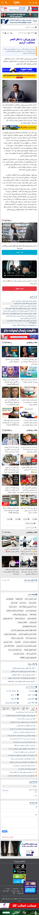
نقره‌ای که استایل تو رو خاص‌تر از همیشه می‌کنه (23, 306)
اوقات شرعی (31, 703)
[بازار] (19, 876)
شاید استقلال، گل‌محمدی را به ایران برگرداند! (24, 742)
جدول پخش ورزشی (10, 703)
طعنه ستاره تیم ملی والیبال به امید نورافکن (23, 671)
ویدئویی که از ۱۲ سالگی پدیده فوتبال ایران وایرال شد (21, 755)
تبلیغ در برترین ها (15, 891)
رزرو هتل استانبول (20, 618)
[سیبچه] (19, 866)
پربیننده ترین (14, 708)
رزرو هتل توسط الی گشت (20, 614)
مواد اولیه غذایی (31, 618)
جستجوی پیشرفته (21, 893)
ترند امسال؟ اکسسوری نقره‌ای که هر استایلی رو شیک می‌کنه (20, 311)
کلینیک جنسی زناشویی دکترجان (27, 634)
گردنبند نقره (14, 603)
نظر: (36, 815)
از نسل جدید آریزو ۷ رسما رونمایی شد (25, 712)
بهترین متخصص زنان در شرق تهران (26, 646)
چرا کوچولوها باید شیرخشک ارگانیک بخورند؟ (24, 325)
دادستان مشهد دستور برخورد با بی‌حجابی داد (24, 766)
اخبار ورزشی (15, 889)
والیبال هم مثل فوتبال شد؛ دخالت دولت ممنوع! (21, 678)
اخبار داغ (23, 708)
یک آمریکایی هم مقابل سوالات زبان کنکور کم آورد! (22, 772)
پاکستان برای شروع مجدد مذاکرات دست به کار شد (22, 729)
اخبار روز (23, 889)
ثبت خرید (19, 252)
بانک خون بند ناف (31, 654)
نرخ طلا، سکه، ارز (11, 691)
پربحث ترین (4, 708)
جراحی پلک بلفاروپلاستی (29, 626)
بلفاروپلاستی (9, 599)
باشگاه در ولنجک (22, 622)
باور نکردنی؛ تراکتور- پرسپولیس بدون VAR (24, 746)
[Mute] (7, 240)
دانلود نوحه (18, 642)
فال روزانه (13, 699)
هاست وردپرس (8, 642)
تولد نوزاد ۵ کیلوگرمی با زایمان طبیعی (26, 726)
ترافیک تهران (31, 699)
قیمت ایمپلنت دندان (30, 599)
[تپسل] (3, 221)
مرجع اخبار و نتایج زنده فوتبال (15, 611)
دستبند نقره (23, 603)
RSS (14, 893)
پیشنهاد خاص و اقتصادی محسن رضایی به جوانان (22, 762)
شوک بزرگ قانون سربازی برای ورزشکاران (23, 668)
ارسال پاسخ (5, 790)
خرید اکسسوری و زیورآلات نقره (27, 607)
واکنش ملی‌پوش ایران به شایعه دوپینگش (23, 675)
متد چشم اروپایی (7, 618)
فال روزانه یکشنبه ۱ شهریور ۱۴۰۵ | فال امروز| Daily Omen (21, 716)
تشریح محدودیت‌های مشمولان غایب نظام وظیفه (21, 681)
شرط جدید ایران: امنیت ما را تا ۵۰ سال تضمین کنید (22, 739)
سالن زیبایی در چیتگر (17, 638)
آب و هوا (13, 695)
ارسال (4, 831)
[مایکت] (19, 881)
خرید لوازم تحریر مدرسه (15, 650)
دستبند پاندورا (13, 607)
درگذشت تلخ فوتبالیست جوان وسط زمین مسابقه (23, 759)
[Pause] (4, 240)
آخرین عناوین (33, 708)
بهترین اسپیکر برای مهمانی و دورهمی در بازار (24, 301)
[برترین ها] (17, 2)
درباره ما (8, 889)
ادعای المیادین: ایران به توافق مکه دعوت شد (24, 752)
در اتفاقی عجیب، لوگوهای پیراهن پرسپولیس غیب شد (22, 749)
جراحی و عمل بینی (19, 654)
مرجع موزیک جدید (31, 611)
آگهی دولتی (6, 891)
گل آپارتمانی (33, 622)
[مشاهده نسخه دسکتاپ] (2, 2)
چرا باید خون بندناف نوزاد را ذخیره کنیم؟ (25, 303)
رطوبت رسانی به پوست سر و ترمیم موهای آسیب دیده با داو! (20, 314)
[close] (1, 902)
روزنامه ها (32, 691)
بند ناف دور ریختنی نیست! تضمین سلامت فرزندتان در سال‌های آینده (22, 322)
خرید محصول (19, 288)
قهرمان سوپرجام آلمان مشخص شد (26, 769)
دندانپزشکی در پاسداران (29, 642)
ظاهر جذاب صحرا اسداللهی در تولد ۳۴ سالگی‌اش (22, 722)
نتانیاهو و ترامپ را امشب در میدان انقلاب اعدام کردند (21, 776)
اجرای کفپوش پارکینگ (30, 650)
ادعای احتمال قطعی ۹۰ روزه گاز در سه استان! (24, 732)
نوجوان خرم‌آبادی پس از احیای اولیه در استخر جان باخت (21, 736)
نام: (36, 807)
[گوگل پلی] (19, 871)
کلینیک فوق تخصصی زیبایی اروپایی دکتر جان (23, 630)
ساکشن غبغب (32, 603)
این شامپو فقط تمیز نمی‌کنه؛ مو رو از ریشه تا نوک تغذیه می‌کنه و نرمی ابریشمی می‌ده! (21, 317)
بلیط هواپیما (19, 599)
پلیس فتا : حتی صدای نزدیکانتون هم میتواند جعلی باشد (21, 309)
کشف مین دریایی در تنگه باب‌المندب (26, 719)
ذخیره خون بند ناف (31, 638)
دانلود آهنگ (33, 614)
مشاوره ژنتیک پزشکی (10, 634)
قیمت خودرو (31, 695)
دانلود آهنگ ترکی (9, 646)
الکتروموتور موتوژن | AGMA (28, 658)
